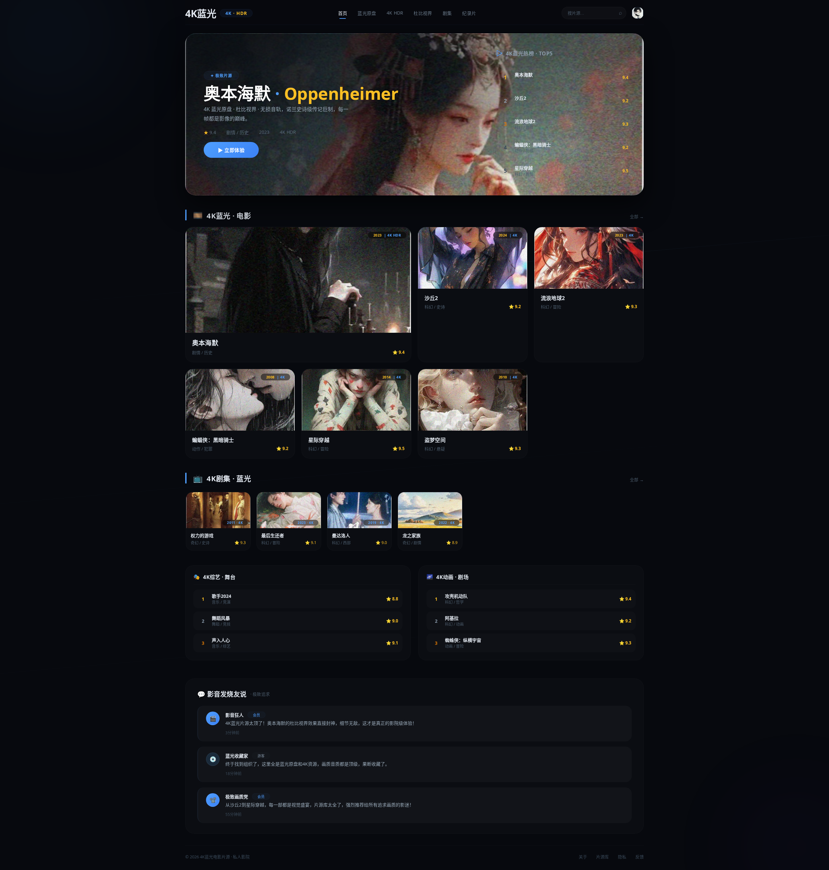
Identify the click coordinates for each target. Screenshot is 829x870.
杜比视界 (423, 13)
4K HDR (395, 13)
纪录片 (469, 13)
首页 (342, 13)
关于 (583, 857)
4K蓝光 (216, 13)
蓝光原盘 (367, 13)
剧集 (447, 13)
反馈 (639, 857)
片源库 (602, 857)
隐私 (622, 857)
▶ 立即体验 (231, 150)
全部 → (637, 216)
